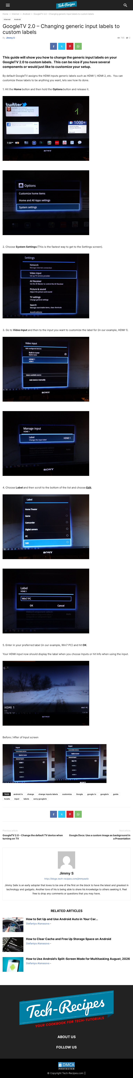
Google (79, 794)
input (16, 799)
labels (26, 799)
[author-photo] (66, 868)
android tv (18, 794)
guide (115, 794)
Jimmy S (10, 37)
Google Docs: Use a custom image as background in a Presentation (99, 837)
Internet (15, 14)
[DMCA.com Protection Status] (66, 1066)
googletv (104, 794)
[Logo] (66, 1026)
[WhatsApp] (78, 46)
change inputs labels (48, 794)
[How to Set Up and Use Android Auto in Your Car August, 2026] (13, 925)
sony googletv (40, 799)
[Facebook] (53, 46)
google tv (91, 794)
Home (5, 14)
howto (7, 799)
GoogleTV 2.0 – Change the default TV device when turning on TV (33, 837)
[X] (61, 46)
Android (26, 14)
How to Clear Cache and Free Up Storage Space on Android (68, 939)
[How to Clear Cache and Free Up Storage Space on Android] (13, 945)
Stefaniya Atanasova (37, 923)
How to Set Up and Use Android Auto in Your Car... (62, 919)
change (30, 794)
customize (67, 794)
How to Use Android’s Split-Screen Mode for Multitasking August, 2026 (78, 959)
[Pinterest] (69, 46)
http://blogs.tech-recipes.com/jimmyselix (66, 878)
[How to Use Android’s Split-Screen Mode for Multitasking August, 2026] (13, 964)
